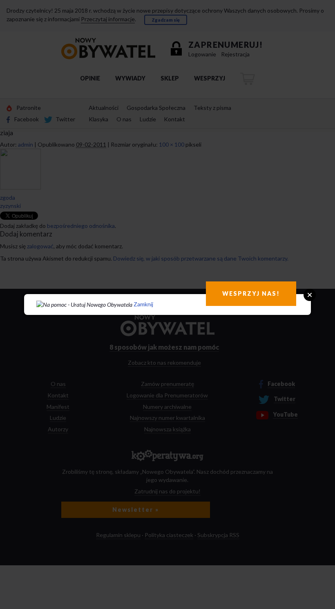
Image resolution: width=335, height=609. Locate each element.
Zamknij (143, 304)
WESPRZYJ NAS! (251, 293)
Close (310, 295)
